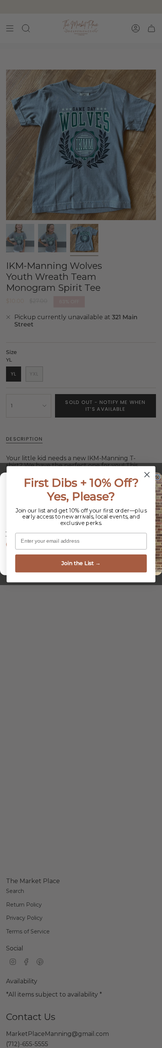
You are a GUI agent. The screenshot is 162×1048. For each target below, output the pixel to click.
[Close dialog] (147, 474)
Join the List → (81, 563)
